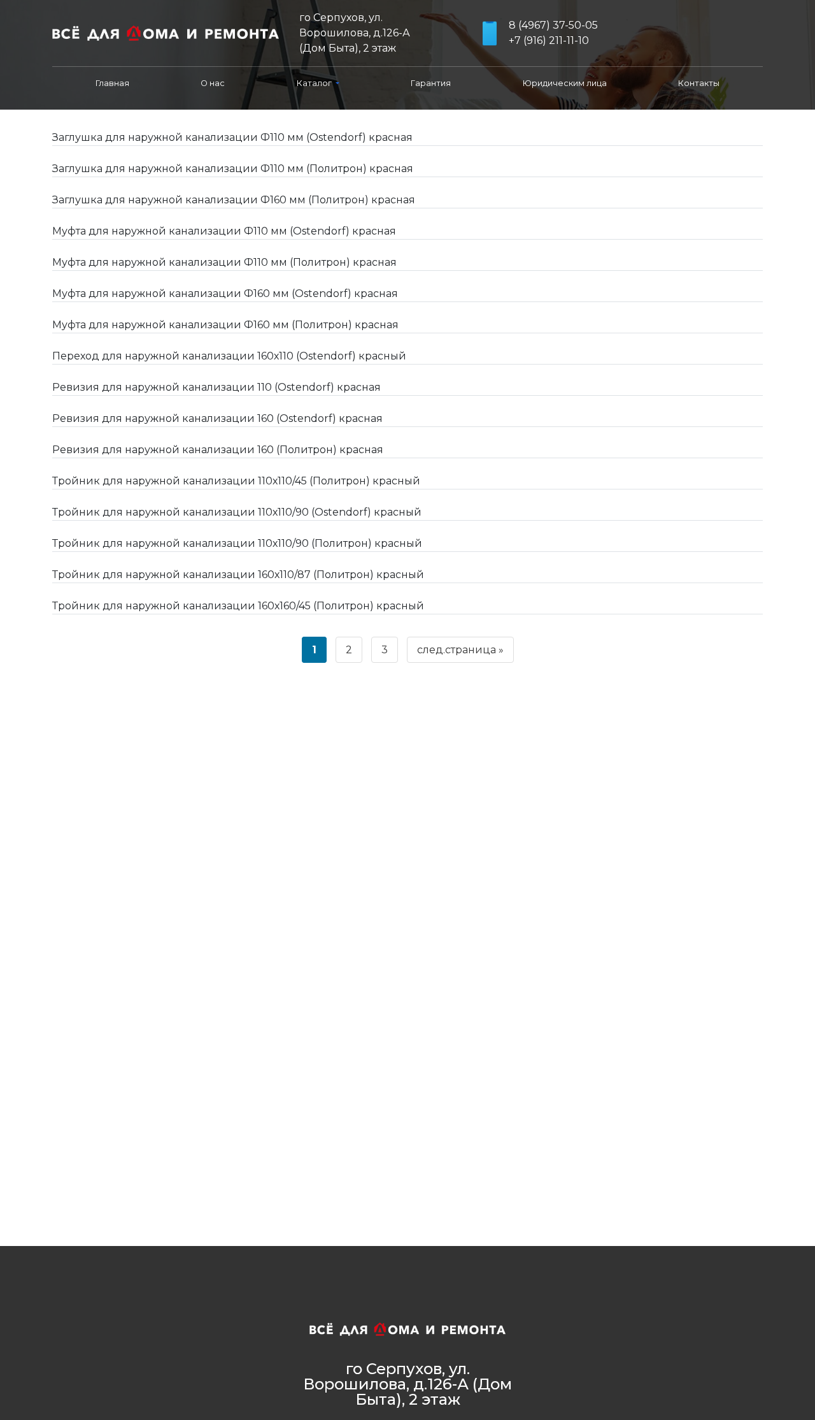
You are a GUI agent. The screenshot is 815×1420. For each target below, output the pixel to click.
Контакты (698, 83)
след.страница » (460, 650)
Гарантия (431, 83)
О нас (213, 83)
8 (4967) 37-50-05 (553, 25)
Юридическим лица (565, 83)
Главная (112, 83)
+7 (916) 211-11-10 (549, 40)
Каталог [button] (315, 83)
